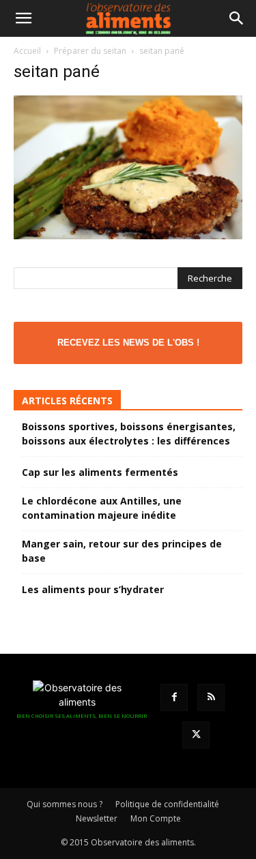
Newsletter (96, 818)
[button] (23, 18)
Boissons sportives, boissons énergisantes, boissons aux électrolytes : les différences (129, 433)
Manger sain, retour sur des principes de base (122, 550)
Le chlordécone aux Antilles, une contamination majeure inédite (102, 508)
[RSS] (211, 697)
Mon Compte (155, 818)
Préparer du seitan (90, 51)
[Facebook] (174, 697)
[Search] (237, 18)
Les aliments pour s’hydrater (93, 589)
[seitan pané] (128, 235)
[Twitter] (196, 735)
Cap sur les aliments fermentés (100, 472)
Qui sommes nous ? (64, 804)
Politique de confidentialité (167, 804)
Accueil (27, 51)
